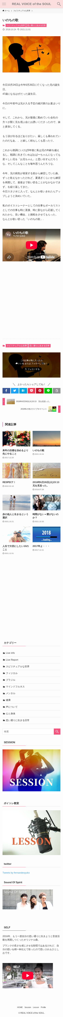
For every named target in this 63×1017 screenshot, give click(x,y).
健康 (8, 700)
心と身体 (10, 713)
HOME (20, 1007)
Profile (43, 1007)
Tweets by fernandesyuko (16, 872)
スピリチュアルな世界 (15, 25)
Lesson (36, 1007)
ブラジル (10, 680)
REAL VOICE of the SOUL (31, 4)
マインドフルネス (15, 686)
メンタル (10, 693)
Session (28, 1007)
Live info (10, 653)
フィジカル (12, 673)
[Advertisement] (31, 302)
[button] (59, 4)
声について (12, 707)
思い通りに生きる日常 (36, 25)
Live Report (12, 660)
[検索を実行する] (57, 731)
